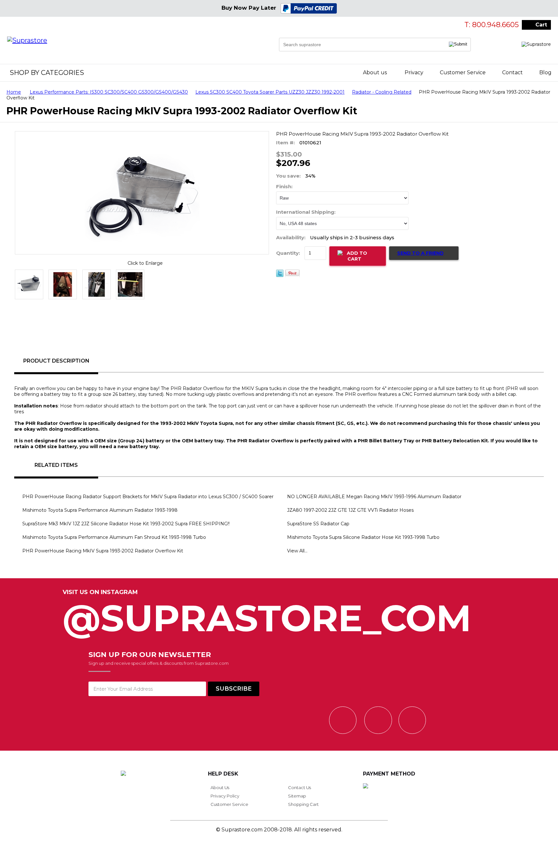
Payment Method (389, 774)
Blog (545, 72)
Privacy (414, 72)
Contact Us (299, 787)
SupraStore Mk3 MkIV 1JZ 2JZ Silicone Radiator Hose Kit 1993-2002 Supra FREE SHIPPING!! (126, 524)
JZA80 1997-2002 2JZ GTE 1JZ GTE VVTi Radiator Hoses (350, 510)
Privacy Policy (225, 795)
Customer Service (463, 72)
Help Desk (223, 774)
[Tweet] (280, 275)
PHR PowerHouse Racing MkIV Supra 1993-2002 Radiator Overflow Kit (102, 551)
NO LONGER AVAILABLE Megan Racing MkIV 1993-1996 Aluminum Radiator (374, 496)
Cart (541, 25)
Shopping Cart (303, 804)
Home (13, 92)
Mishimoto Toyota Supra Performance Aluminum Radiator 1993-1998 (100, 510)
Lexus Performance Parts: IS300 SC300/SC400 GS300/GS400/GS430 (109, 92)
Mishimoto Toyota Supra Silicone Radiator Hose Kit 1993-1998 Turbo (363, 537)
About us (375, 72)
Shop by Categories (47, 73)
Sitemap (297, 795)
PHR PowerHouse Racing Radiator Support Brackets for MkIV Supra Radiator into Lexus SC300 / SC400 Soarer (148, 496)
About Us (220, 787)
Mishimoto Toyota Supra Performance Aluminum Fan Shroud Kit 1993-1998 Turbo (114, 537)
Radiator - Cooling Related (381, 92)
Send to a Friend (420, 253)
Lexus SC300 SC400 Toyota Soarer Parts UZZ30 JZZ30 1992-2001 (270, 92)
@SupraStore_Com (267, 615)
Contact (512, 72)
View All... (297, 551)
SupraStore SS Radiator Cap (318, 524)
